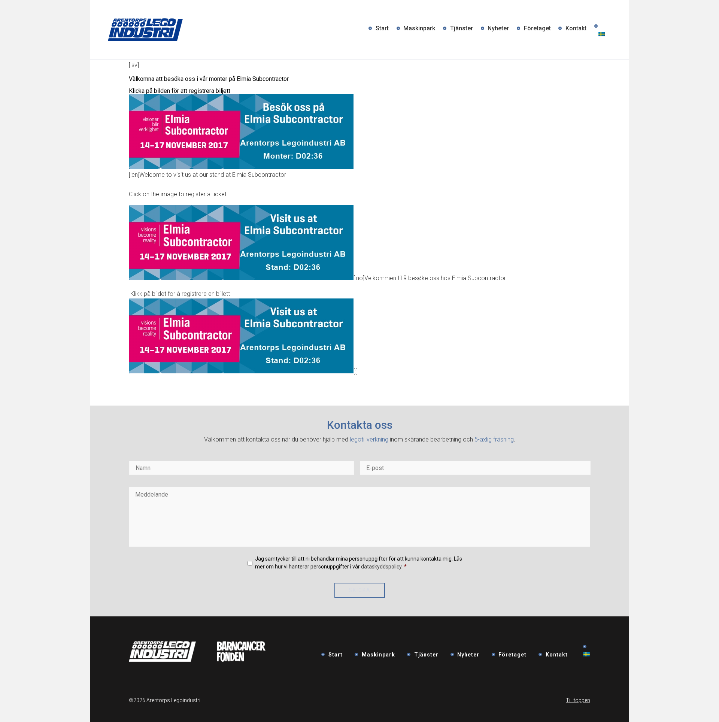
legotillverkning (369, 439)
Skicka (360, 590)
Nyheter (498, 28)
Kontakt (575, 28)
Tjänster (461, 28)
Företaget (537, 28)
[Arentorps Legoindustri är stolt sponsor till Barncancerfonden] (241, 659)
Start (382, 28)
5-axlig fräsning (494, 439)
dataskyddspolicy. (382, 567)
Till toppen (578, 700)
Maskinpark (419, 28)
